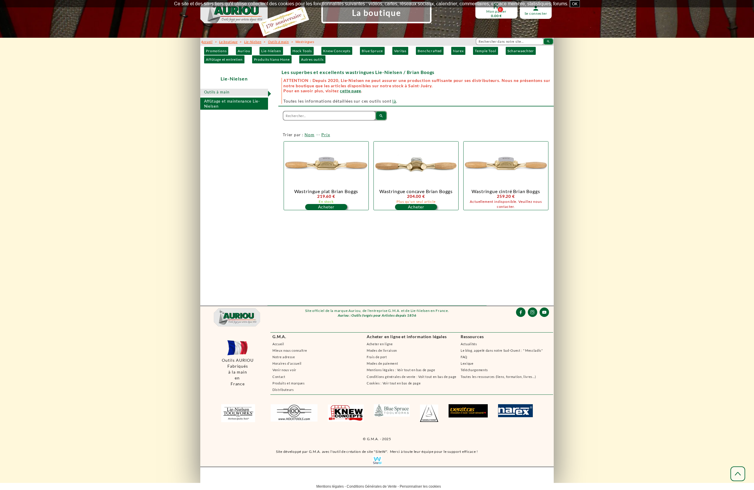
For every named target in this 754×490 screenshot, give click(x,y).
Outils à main (216, 92)
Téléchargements (474, 370)
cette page (350, 90)
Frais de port (377, 357)
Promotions (216, 51)
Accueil (278, 344)
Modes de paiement (382, 363)
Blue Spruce (372, 51)
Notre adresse (283, 357)
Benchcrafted (430, 51)
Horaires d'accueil (287, 363)
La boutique (228, 42)
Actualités (469, 344)
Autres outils (312, 59)
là (394, 100)
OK (575, 3)
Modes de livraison (382, 350)
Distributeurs (283, 390)
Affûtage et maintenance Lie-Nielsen (232, 103)
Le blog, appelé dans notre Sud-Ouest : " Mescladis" (502, 350)
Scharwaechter (520, 51)
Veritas (400, 51)
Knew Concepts (336, 51)
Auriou (244, 51)
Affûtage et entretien (224, 59)
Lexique (467, 363)
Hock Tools (302, 51)
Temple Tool (485, 51)
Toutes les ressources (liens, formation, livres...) (498, 377)
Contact (278, 377)
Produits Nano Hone (272, 59)
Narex (458, 51)
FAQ (464, 357)
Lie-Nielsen (271, 51)
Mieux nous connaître (289, 350)
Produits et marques (288, 383)
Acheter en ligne (380, 344)
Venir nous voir (284, 370)
